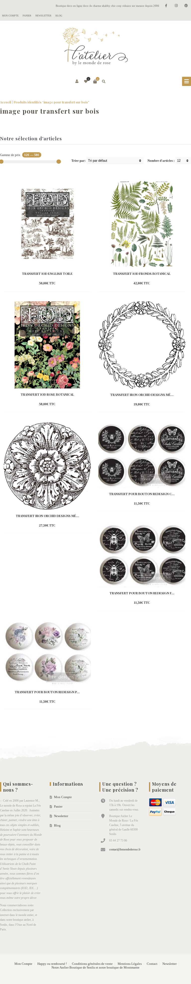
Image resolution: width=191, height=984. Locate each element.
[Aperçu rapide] (61, 283)
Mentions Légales (130, 964)
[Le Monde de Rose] (95, 47)
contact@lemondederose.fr (125, 849)
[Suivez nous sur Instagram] (176, 6)
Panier (27, 15)
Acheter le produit (38, 284)
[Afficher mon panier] (95, 81)
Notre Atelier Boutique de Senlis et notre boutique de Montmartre (95, 967)
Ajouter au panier (133, 284)
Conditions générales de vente (92, 964)
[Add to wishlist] (70, 283)
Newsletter (43, 15)
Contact (152, 964)
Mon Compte (10, 15)
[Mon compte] (77, 81)
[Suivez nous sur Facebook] (166, 6)
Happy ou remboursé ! (52, 964)
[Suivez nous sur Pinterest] (186, 6)
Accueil (5, 102)
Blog (58, 15)
